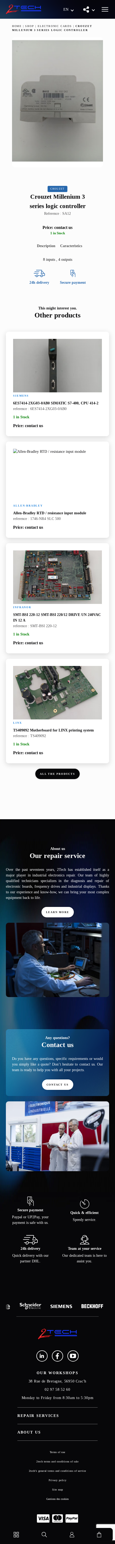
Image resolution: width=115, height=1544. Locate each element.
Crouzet (57, 188)
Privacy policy (57, 1480)
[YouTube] (73, 1356)
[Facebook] (57, 1356)
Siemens (21, 395)
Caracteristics (71, 246)
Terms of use (57, 1452)
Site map (57, 1489)
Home (17, 26)
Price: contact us (57, 227)
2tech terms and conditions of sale (57, 1461)
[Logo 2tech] (23, 9)
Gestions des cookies (57, 1498)
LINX (17, 722)
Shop (29, 26)
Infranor (22, 607)
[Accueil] (57, 1334)
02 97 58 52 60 (57, 1390)
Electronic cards (55, 26)
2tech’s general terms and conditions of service (57, 1470)
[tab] (46, 246)
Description (46, 246)
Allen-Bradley (28, 505)
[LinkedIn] (42, 1356)
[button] (68, 9)
